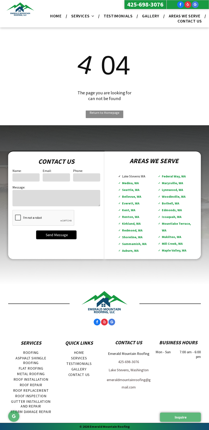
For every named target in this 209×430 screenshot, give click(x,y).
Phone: (78, 171)
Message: (18, 187)
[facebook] (180, 5)
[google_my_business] (195, 5)
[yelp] (188, 5)
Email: (47, 171)
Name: (16, 171)
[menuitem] (56, 15)
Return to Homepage (104, 113)
